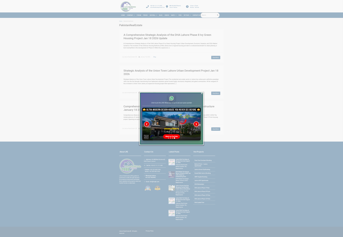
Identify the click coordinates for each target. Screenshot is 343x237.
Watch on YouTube (171, 136)
